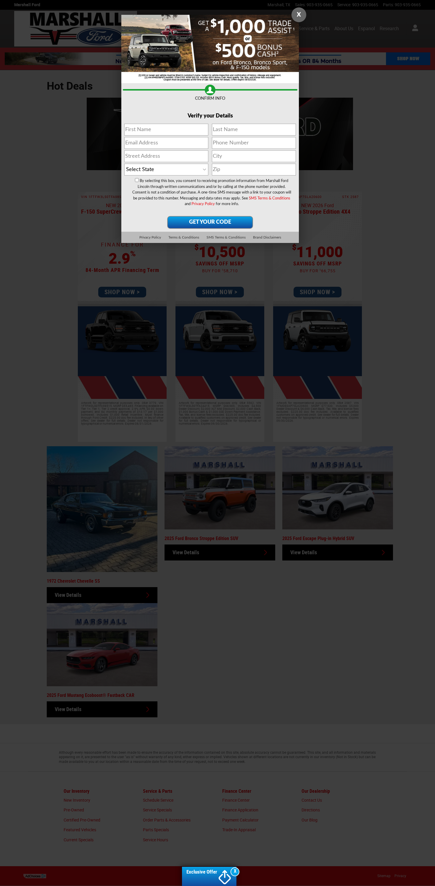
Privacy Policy (203, 204)
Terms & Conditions (183, 237)
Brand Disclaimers (267, 237)
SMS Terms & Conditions (269, 198)
